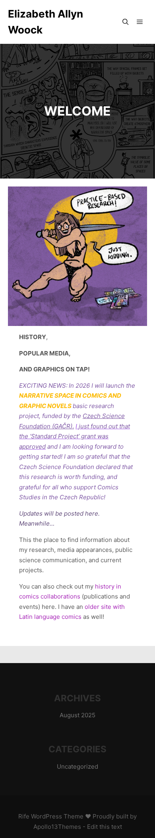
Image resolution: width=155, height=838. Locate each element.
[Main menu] (140, 22)
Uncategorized (77, 766)
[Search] (125, 22)
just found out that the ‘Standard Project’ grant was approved (74, 436)
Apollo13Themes (57, 826)
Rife (23, 816)
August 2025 (77, 715)
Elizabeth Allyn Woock (45, 22)
